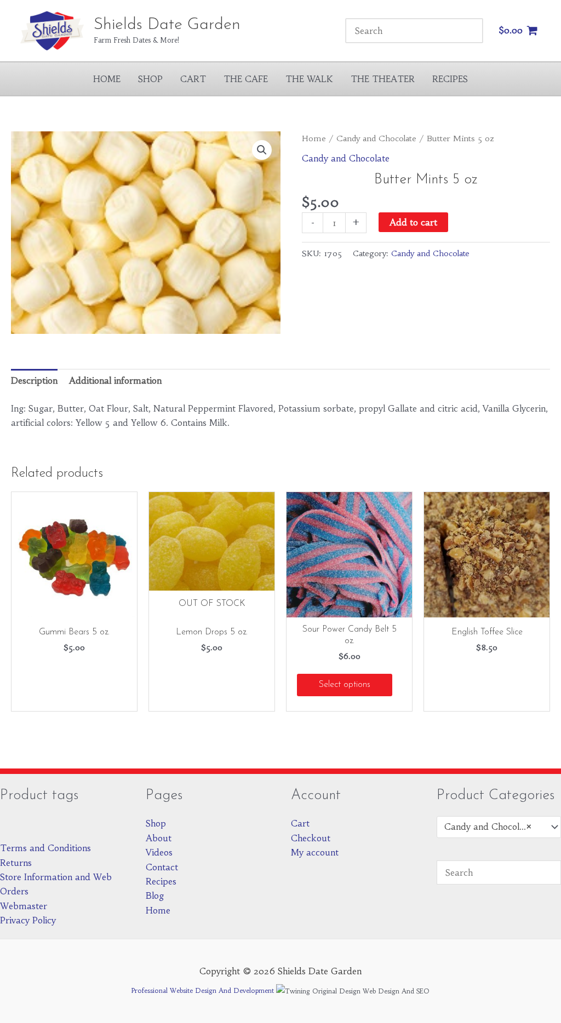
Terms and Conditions (45, 847)
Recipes (450, 78)
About (158, 838)
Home (107, 78)
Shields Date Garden (167, 24)
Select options (344, 684)
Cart (193, 78)
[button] (262, 150)
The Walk (309, 78)
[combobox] (499, 827)
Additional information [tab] (115, 380)
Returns (16, 862)
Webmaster (23, 905)
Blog (155, 895)
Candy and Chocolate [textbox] (488, 826)
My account (315, 852)
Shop (150, 78)
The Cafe (246, 78)
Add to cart (413, 222)
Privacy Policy (28, 920)
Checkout (310, 838)
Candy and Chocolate (376, 138)
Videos (159, 852)
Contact (162, 867)
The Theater (383, 78)
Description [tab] (34, 380)
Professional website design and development (202, 990)
